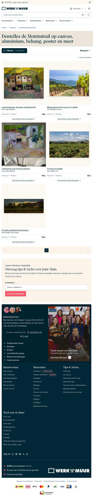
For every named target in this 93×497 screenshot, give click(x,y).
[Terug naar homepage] (15, 8)
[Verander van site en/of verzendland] (89, 2)
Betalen (10, 350)
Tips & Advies (65, 21)
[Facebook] (20, 454)
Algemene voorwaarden (24, 481)
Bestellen (11, 346)
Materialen (50, 21)
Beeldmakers (35, 21)
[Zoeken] (88, 15)
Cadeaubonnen (13, 360)
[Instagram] (13, 454)
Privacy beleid (72, 481)
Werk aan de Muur (14, 412)
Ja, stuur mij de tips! (15, 294)
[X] (23, 454)
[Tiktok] (27, 454)
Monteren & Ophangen (16, 357)
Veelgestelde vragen (15, 343)
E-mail (25, 336)
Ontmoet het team (58, 357)
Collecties (21, 21)
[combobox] (41, 14)
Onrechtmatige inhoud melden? (55, 481)
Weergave (84, 50)
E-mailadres (10, 283)
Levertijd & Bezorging (15, 353)
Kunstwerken (7, 21)
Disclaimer (38, 481)
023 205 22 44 (36, 332)
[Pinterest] (16, 454)
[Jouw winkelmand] (89, 9)
